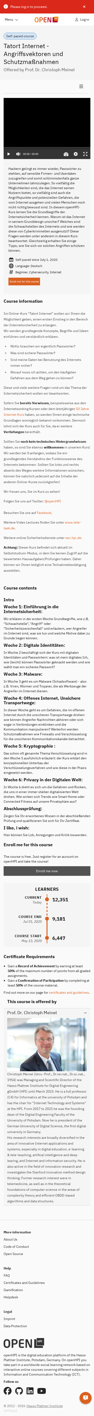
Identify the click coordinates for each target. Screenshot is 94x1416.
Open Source (13, 1254)
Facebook (44, 513)
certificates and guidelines (69, 992)
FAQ (7, 1275)
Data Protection (15, 1326)
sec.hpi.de (73, 538)
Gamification (13, 1290)
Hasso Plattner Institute (45, 1406)
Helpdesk (11, 1297)
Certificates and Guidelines (24, 1283)
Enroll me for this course (24, 281)
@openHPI (53, 501)
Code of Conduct (16, 1246)
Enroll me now (47, 871)
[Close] (84, 6)
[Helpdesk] (86, 1398)
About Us (10, 1239)
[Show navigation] (46, 86)
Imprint (9, 1319)
